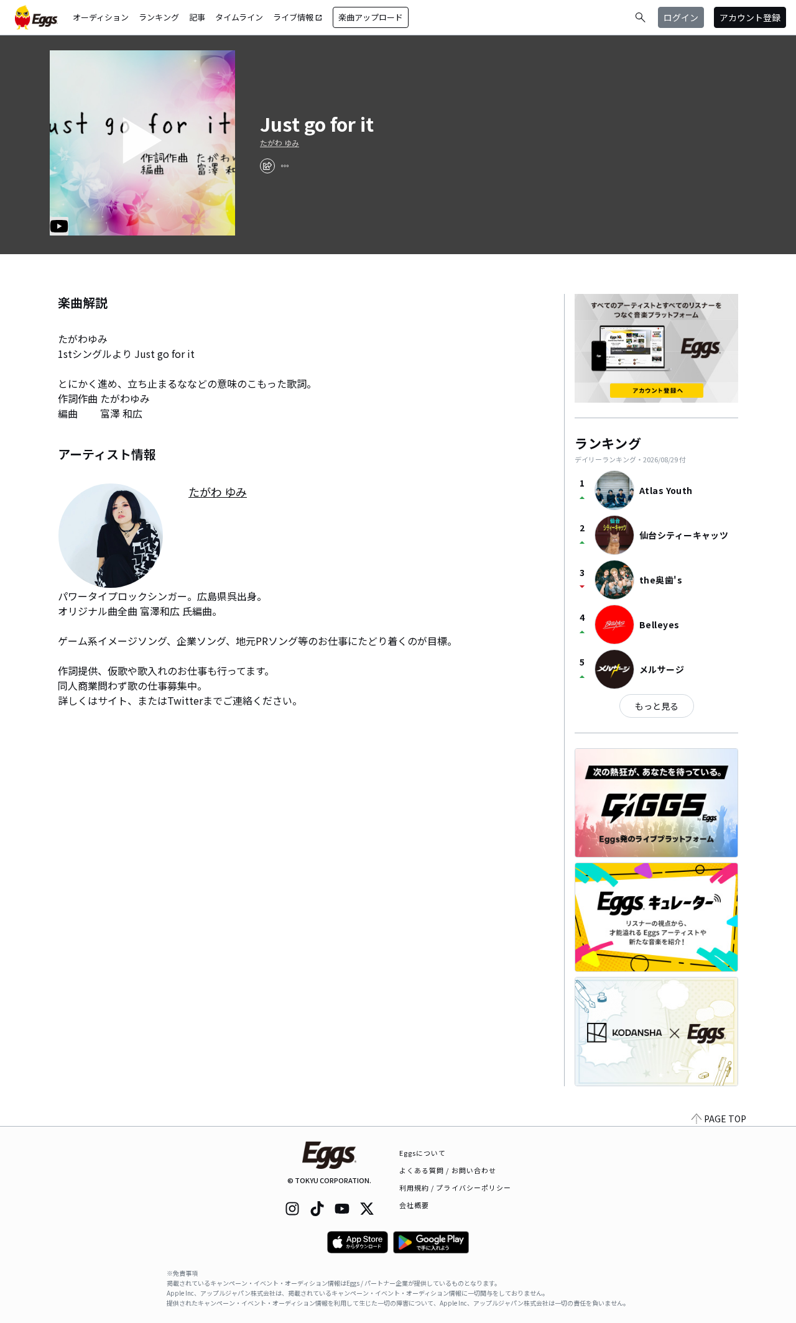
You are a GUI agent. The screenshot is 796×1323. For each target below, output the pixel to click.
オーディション (101, 17)
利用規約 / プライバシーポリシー (455, 1188)
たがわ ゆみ (279, 143)
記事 (197, 17)
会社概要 (414, 1205)
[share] (267, 165)
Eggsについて (423, 1153)
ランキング (159, 17)
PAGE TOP (725, 1118)
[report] (284, 165)
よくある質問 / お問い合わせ (448, 1170)
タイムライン (239, 17)
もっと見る (656, 706)
